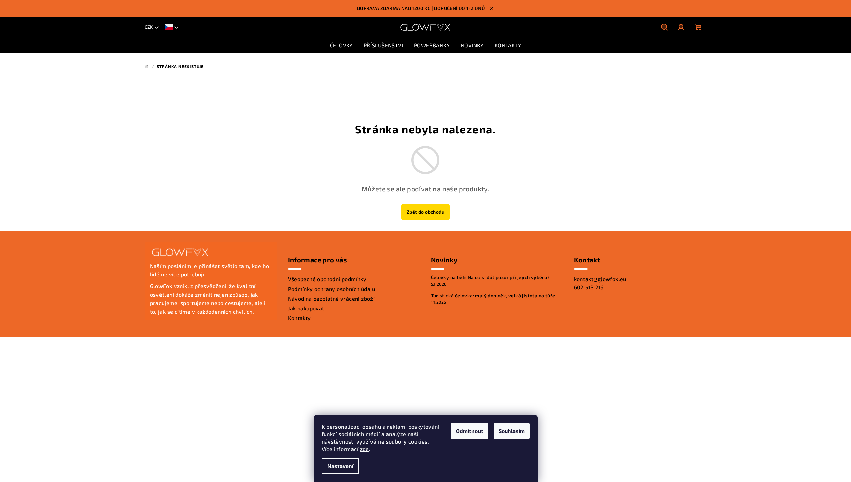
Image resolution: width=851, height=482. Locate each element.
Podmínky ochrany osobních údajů (331, 289)
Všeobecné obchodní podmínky (327, 279)
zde (364, 449)
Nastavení (340, 466)
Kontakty (299, 318)
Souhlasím (512, 431)
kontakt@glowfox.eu (600, 279)
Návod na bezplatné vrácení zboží (331, 298)
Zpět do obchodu (425, 212)
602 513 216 (589, 287)
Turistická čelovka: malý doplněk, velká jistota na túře (493, 295)
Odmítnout (469, 431)
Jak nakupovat (306, 308)
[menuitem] (341, 45)
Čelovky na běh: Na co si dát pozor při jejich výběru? (490, 277)
